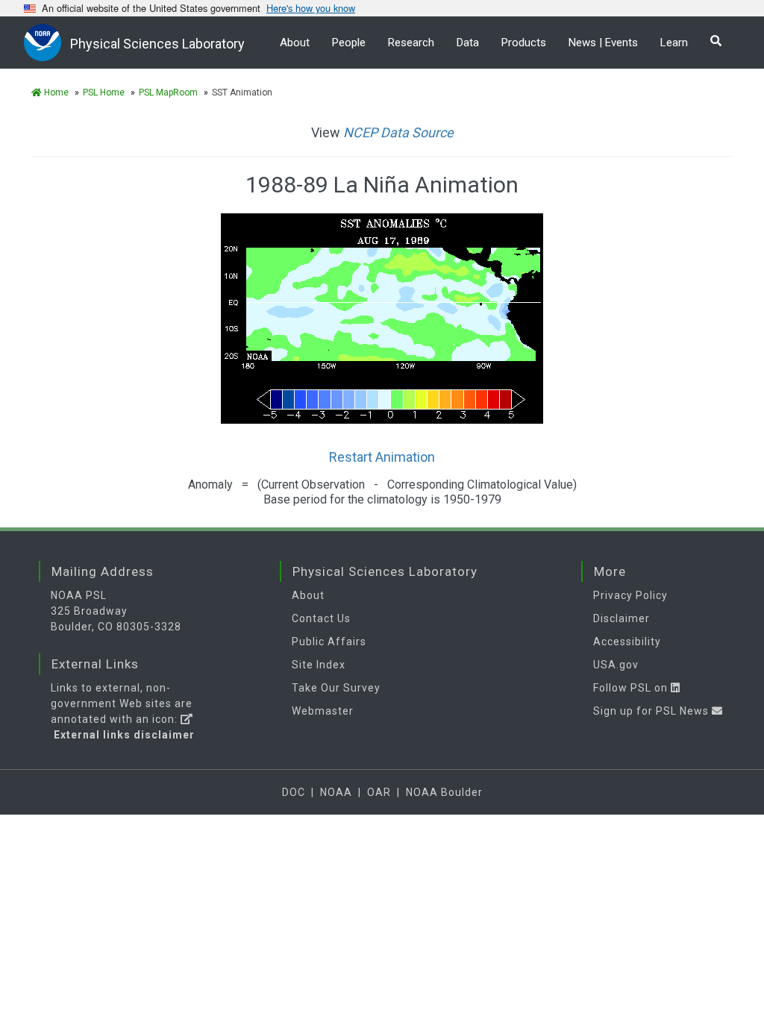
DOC (293, 792)
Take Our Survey (336, 688)
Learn (674, 42)
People (349, 42)
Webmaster (323, 711)
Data (468, 42)
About (295, 42)
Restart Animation (382, 457)
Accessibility (627, 642)
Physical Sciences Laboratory (157, 43)
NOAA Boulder (444, 792)
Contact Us (321, 618)
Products (523, 42)
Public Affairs (329, 642)
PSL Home (104, 92)
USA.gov (616, 665)
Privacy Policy (630, 595)
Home (55, 92)
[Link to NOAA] (47, 42)
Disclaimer (621, 618)
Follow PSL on (632, 688)
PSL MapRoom (168, 92)
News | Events (603, 42)
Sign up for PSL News (652, 711)
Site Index (318, 665)
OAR (379, 792)
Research (411, 42)
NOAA (336, 792)
